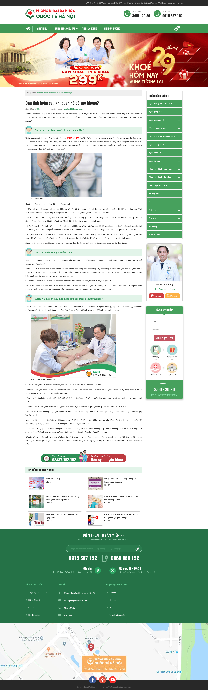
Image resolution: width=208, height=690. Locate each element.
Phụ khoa (153, 218)
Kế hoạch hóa (154, 194)
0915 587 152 (172, 14)
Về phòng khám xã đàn (37, 593)
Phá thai (152, 210)
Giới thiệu (42, 28)
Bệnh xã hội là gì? (53, 479)
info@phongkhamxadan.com (75, 601)
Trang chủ (29, 29)
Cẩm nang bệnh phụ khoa (160, 177)
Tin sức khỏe (89, 28)
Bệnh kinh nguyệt (156, 120)
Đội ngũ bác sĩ (34, 600)
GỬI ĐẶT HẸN (164, 338)
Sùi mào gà (153, 226)
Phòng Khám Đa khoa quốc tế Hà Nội (79, 593)
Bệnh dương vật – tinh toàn (160, 103)
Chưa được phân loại (158, 185)
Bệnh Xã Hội (154, 161)
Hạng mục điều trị (65, 28)
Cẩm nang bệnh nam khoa (160, 169)
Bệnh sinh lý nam (156, 144)
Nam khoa (153, 202)
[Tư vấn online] (102, 679)
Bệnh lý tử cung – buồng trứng (162, 136)
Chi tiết (49, 482)
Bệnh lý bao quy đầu (158, 128)
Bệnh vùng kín (155, 153)
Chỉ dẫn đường (112, 28)
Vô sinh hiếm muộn (117, 615)
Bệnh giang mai (155, 112)
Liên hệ (31, 607)
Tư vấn (158, 296)
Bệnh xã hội (114, 607)
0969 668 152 (125, 558)
